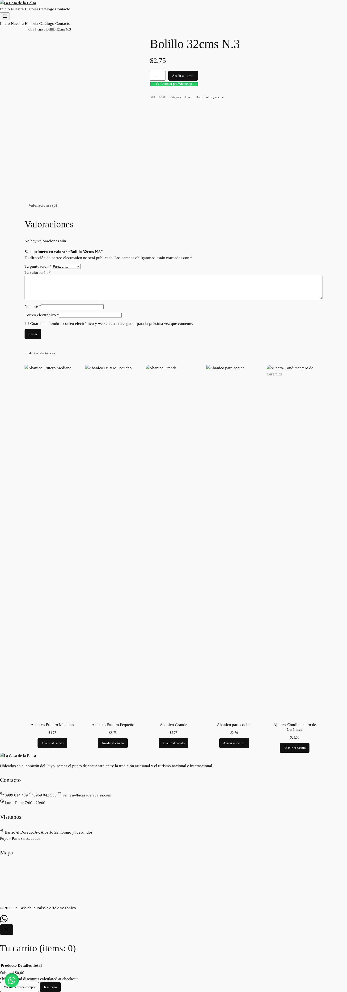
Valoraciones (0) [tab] (43, 205)
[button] (236, 84)
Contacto (62, 9)
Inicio (5, 9)
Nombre (33, 306)
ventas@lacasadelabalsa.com (86, 795)
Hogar (39, 29)
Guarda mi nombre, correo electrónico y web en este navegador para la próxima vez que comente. (111, 323)
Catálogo (46, 9)
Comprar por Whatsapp (176, 84)
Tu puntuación (38, 266)
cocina (219, 97)
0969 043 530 (45, 795)
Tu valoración (38, 272)
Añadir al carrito (183, 76)
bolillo (208, 97)
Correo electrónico (42, 315)
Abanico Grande (173, 724)
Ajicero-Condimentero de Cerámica (294, 727)
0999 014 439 (16, 795)
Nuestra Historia (24, 9)
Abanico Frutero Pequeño (113, 724)
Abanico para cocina (234, 724)
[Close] (6, 929)
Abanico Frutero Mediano (52, 724)
